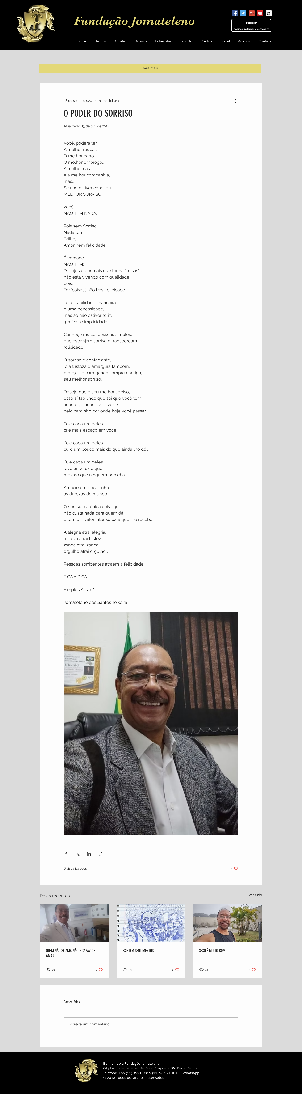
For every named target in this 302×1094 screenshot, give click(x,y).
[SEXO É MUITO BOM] (227, 923)
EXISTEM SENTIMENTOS (138, 950)
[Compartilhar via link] (100, 854)
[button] (186, 41)
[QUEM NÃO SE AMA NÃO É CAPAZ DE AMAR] (74, 923)
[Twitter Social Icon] (243, 13)
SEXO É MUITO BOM (212, 950)
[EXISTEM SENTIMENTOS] (151, 923)
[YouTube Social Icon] (260, 13)
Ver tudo (255, 895)
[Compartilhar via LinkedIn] (89, 854)
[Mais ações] (235, 100)
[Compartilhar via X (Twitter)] (77, 854)
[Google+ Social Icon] (252, 13)
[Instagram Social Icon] (269, 13)
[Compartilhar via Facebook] (66, 854)
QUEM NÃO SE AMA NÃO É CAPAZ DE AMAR (70, 953)
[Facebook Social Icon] (235, 13)
